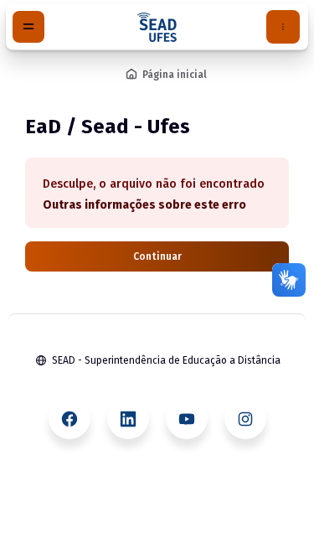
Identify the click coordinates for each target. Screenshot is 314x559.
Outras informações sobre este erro (144, 205)
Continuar (157, 256)
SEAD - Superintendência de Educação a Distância (166, 360)
